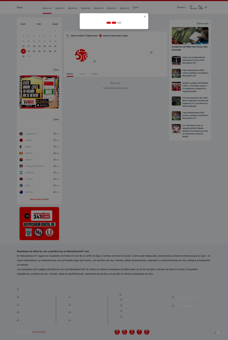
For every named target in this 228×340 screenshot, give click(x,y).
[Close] (144, 16)
